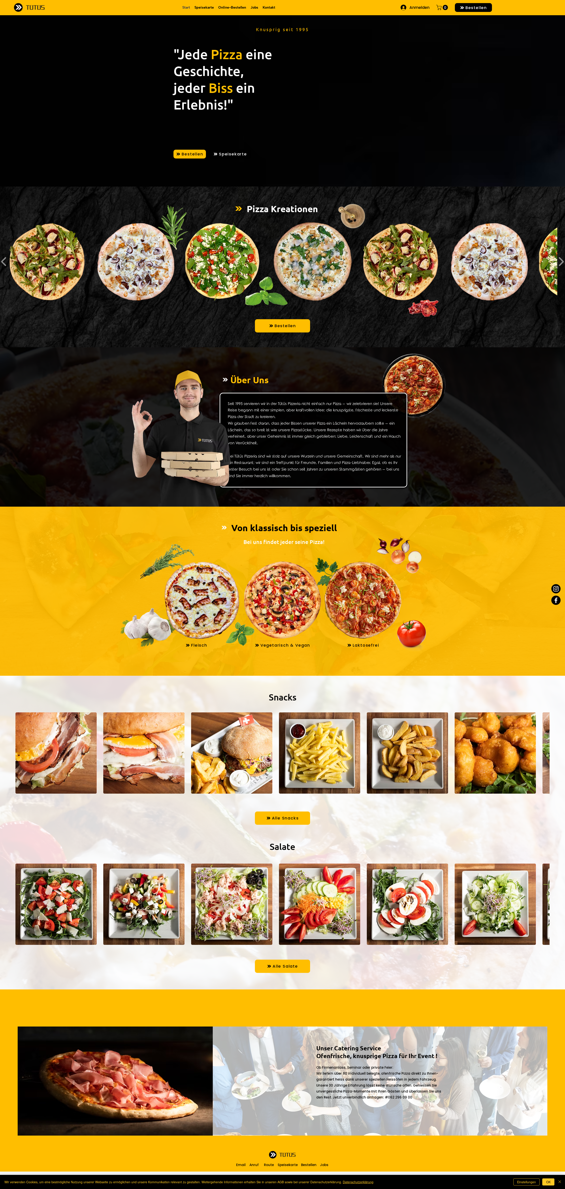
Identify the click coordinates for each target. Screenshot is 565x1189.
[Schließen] (559, 1181)
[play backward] (20, 753)
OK (548, 1182)
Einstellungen (526, 1182)
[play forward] (544, 753)
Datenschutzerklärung (358, 1182)
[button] (442, 7)
